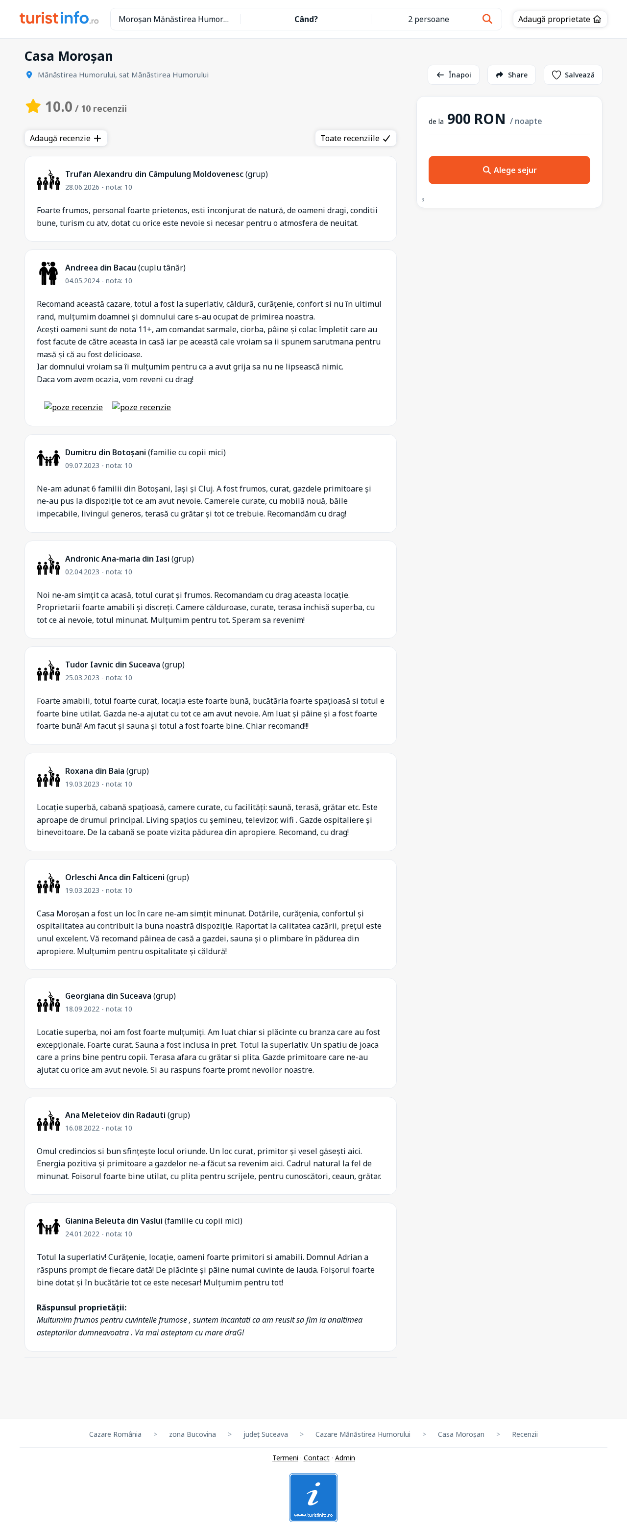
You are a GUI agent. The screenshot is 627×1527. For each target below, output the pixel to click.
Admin (345, 1457)
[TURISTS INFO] (59, 19)
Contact (317, 1457)
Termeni (285, 1457)
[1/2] (73, 407)
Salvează (580, 74)
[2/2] (141, 407)
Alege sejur (514, 170)
